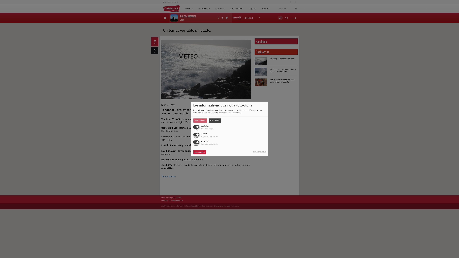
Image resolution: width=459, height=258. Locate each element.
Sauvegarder (200, 152)
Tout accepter (200, 120)
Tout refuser (215, 120)
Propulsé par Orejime (259, 152)
